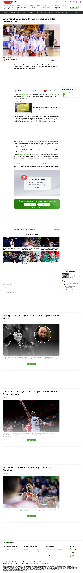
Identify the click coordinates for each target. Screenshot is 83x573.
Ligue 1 (25, 555)
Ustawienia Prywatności (34, 561)
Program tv (15, 563)
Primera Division (27, 553)
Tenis (17, 12)
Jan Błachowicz (61, 553)
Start (4, 16)
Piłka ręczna (50, 12)
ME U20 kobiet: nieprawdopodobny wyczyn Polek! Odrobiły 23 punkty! (45, 108)
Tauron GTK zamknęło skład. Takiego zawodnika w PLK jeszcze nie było (50, 249)
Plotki (27, 563)
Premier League (27, 551)
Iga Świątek (48, 553)
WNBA (57, 94)
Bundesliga (37, 551)
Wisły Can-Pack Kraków (23, 154)
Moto (63, 12)
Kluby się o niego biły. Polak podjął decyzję (49, 263)
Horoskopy (10, 563)
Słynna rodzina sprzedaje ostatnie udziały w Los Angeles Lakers (11, 263)
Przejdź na (7, 2)
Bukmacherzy (33, 12)
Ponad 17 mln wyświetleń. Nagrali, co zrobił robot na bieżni (71, 287)
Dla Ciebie (6, 12)
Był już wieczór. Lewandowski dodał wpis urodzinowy (70, 280)
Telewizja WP (22, 563)
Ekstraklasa (26, 549)
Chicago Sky (25, 96)
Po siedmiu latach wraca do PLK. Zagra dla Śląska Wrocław (31, 249)
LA (66, 12)
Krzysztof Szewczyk (35, 121)
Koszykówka (57, 12)
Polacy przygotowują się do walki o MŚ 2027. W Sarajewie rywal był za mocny (31, 263)
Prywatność (25, 561)
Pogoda (5, 563)
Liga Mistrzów (38, 549)
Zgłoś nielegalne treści (11, 292)
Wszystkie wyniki (73, 7)
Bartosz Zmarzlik (61, 551)
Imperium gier (45, 563)
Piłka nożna (12, 12)
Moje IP (30, 563)
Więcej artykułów (69, 289)
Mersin (20, 145)
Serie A (36, 553)
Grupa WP (11, 561)
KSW (5, 557)
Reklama (42, 561)
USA (21, 229)
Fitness (5, 555)
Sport (40, 563)
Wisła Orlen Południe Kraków (28, 229)
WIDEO (45, 12)
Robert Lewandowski (50, 549)
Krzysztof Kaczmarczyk (11, 59)
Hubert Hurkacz (61, 555)
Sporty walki (39, 12)
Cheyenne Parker (14, 16)
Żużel (27, 12)
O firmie (16, 561)
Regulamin (47, 561)
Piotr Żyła (48, 555)
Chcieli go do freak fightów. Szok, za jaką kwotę (71, 284)
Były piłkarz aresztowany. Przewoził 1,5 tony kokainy (73, 275)
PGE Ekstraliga (38, 555)
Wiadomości (35, 563)
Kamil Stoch (60, 549)
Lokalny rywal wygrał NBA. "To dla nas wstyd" (12, 249)
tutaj (27, 570)
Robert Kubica (49, 551)
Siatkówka (22, 12)
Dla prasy (20, 561)
